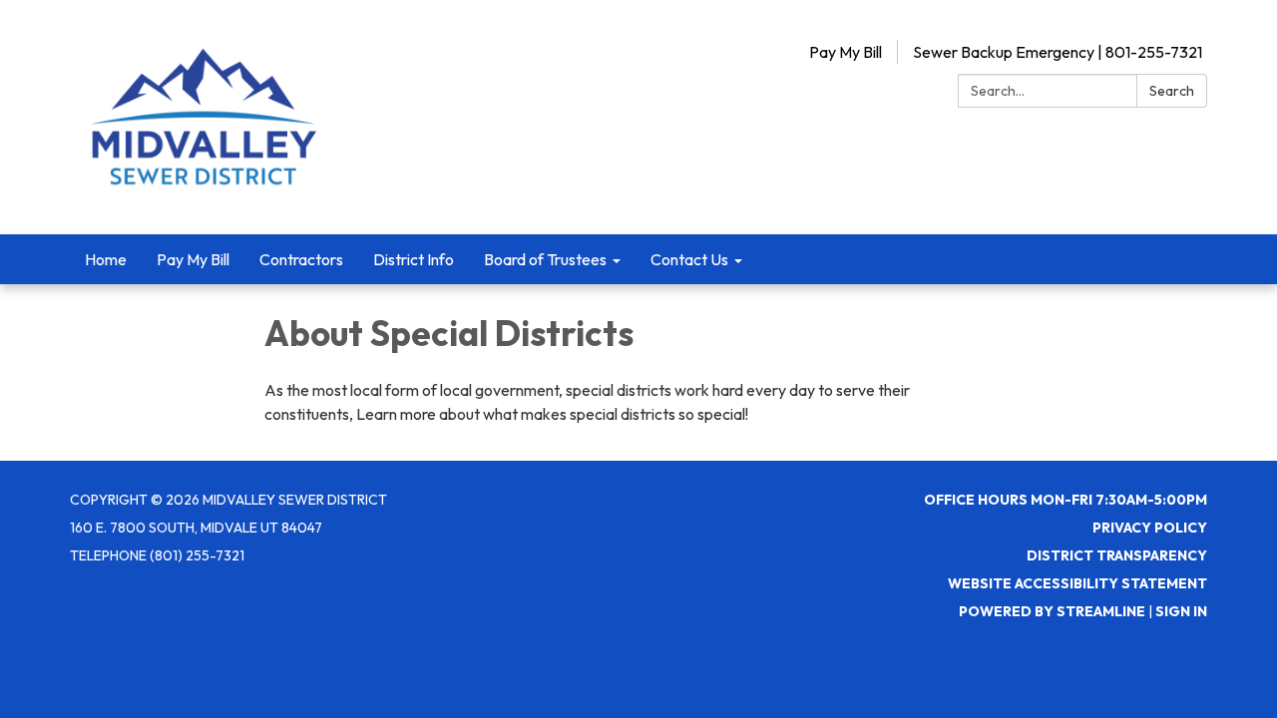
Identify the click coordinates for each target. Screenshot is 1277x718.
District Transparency (1117, 555)
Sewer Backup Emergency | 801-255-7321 (1057, 52)
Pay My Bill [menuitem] (193, 259)
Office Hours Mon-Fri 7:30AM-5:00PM (1065, 500)
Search (1171, 91)
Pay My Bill (845, 52)
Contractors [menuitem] (301, 259)
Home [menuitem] (106, 259)
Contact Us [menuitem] (689, 259)
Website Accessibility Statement (1077, 583)
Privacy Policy (1149, 528)
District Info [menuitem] (413, 259)
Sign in (1181, 611)
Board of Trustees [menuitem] (545, 259)
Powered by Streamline (1052, 611)
